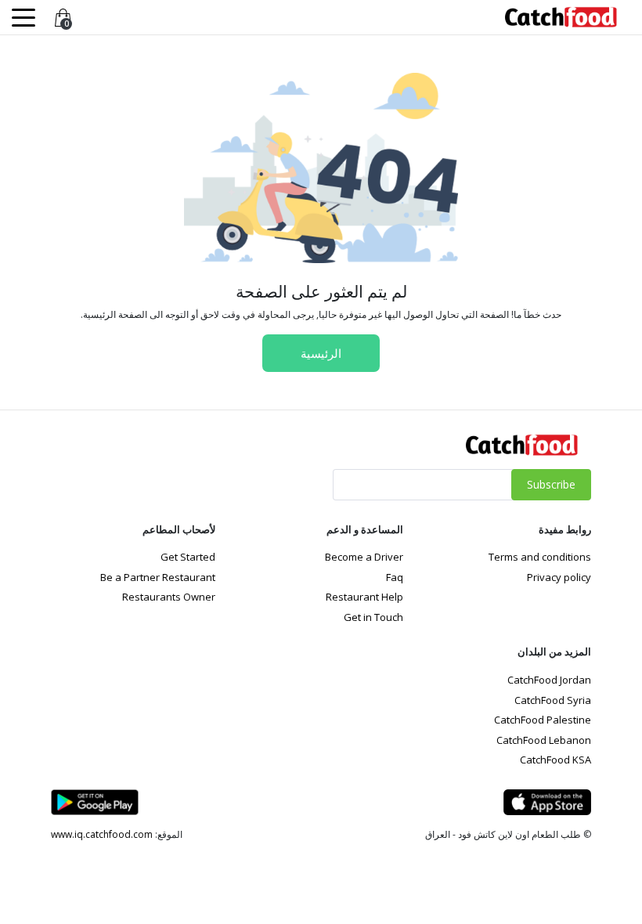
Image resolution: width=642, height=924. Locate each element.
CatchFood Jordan (549, 680)
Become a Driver (364, 557)
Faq (394, 577)
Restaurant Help (364, 597)
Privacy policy (559, 577)
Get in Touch (373, 617)
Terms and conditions (540, 557)
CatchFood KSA (555, 760)
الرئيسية (321, 353)
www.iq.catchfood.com (102, 834)
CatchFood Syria (552, 700)
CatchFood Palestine (542, 720)
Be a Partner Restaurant (157, 577)
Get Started (187, 557)
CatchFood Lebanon (543, 740)
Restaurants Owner (168, 597)
